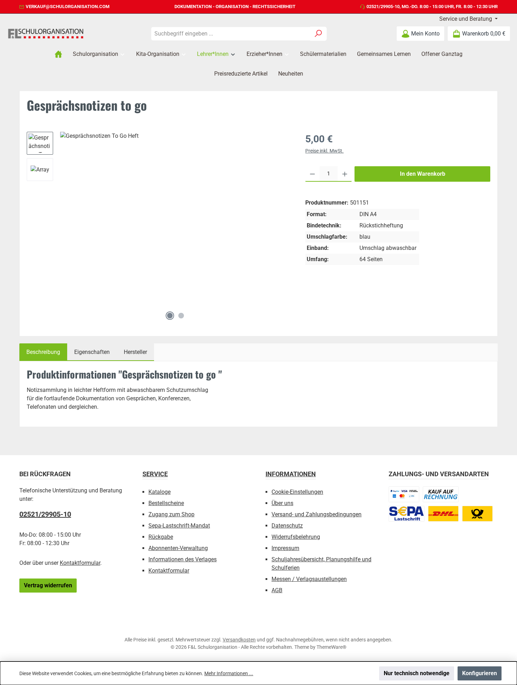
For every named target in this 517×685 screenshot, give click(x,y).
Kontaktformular (80, 563)
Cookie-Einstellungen (297, 492)
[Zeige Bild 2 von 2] (181, 315)
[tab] (43, 352)
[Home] (58, 54)
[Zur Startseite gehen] (45, 33)
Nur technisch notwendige (416, 673)
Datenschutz (287, 525)
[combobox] (231, 34)
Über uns (282, 503)
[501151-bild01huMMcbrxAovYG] (175, 220)
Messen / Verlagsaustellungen (309, 579)
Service (155, 474)
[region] (159, 227)
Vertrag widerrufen (48, 585)
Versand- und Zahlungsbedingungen (317, 514)
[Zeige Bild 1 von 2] (170, 315)
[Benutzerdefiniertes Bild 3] (407, 514)
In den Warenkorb (422, 173)
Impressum (285, 548)
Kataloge (159, 492)
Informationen (291, 474)
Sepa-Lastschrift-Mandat (179, 525)
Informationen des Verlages (182, 559)
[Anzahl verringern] (312, 174)
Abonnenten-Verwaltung (178, 548)
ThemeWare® (331, 647)
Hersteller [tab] (135, 352)
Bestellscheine (166, 503)
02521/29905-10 (383, 6)
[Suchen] (318, 34)
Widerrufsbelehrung (296, 537)
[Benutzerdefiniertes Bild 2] (441, 494)
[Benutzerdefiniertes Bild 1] (404, 494)
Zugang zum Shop (171, 514)
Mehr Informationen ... (228, 673)
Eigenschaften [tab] (92, 352)
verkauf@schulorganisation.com (67, 6)
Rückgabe (160, 537)
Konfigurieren (479, 673)
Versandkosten (239, 639)
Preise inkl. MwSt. (324, 151)
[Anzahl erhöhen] (345, 174)
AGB (277, 590)
